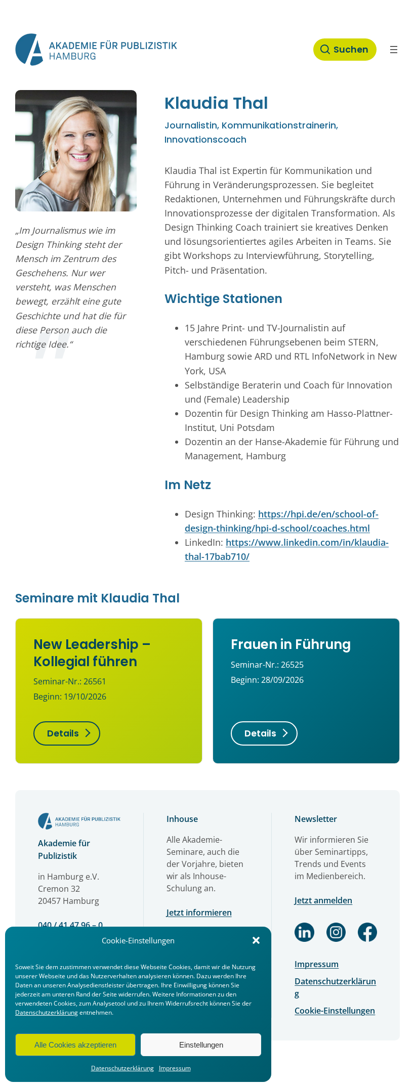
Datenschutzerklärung (46, 1012)
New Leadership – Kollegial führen (92, 652)
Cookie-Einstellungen (335, 1010)
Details (63, 733)
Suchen (351, 50)
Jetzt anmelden (323, 900)
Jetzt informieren (199, 912)
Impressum (175, 1068)
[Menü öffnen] (394, 50)
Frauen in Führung (291, 644)
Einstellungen (201, 1044)
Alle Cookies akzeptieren (75, 1044)
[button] (256, 940)
